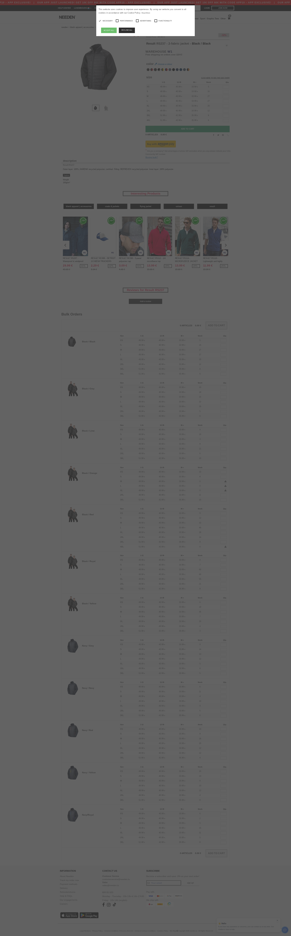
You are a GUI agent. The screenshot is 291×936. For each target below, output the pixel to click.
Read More (146, 13)
